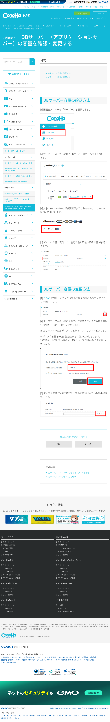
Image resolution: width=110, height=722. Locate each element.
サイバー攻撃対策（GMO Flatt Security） (68, 660)
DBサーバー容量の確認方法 (59, 73)
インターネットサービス (8, 716)
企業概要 (35, 629)
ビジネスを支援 (41, 716)
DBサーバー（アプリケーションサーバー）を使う (68, 472)
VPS (33, 6)
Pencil (80, 6)
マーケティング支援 (65, 716)
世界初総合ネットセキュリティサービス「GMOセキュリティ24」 (21, 657)
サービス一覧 (91, 6)
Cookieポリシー (25, 629)
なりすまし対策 (89, 660)
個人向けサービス (6, 718)
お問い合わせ (101, 18)
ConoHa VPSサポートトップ (30, 25)
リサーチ (76, 716)
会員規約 (4, 624)
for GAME (60, 6)
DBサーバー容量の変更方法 (59, 77)
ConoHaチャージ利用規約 (37, 624)
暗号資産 (102, 716)
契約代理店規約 (34, 627)
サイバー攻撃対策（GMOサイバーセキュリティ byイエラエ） (34, 660)
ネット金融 (93, 716)
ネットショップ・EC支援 (26, 716)
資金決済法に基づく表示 (69, 627)
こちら (47, 298)
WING (26, 6)
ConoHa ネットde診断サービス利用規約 (81, 624)
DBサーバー (85, 25)
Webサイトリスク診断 (65, 657)
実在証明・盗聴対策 (7, 660)
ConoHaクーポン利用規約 (57, 624)
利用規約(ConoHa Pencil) (18, 627)
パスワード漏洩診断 (50, 657)
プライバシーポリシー (10, 629)
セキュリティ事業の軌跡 (8, 662)
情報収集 (84, 716)
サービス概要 (45, 629)
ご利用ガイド (55, 18)
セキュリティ (53, 716)
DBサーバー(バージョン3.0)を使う (62, 476)
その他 (17, 718)
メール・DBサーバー (68, 25)
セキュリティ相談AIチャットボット (85, 657)
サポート (103, 6)
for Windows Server (46, 6)
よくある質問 (68, 18)
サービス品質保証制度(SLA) (88, 627)
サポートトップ (9, 25)
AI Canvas (71, 6)
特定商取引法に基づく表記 (50, 627)
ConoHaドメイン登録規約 (18, 624)
